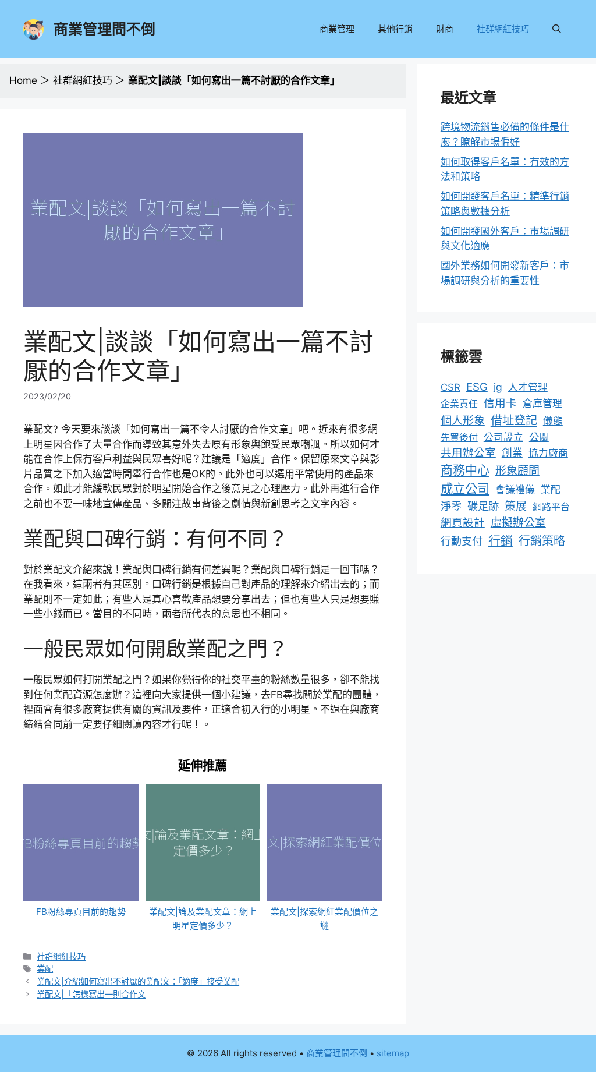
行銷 (500, 540)
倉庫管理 (542, 403)
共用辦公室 (468, 452)
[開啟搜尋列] (557, 29)
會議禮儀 (515, 490)
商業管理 (337, 28)
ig (498, 387)
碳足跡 (483, 506)
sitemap (393, 1053)
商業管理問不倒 (104, 29)
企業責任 (459, 403)
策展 (516, 506)
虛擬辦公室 (518, 522)
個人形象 (463, 420)
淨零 (451, 506)
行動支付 (462, 541)
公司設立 (503, 437)
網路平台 (551, 506)
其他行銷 (395, 28)
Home (23, 80)
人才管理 (528, 387)
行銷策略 (542, 541)
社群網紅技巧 (503, 28)
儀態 (553, 421)
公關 (539, 437)
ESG (477, 387)
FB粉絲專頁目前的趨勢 (81, 911)
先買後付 (459, 437)
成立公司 (465, 488)
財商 (444, 28)
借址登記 (514, 420)
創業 (512, 453)
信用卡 (500, 403)
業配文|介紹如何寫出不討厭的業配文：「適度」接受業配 (138, 981)
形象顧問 (517, 470)
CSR (450, 387)
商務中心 (465, 470)
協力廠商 (548, 453)
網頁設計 (463, 522)
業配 (45, 969)
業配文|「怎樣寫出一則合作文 (91, 994)
